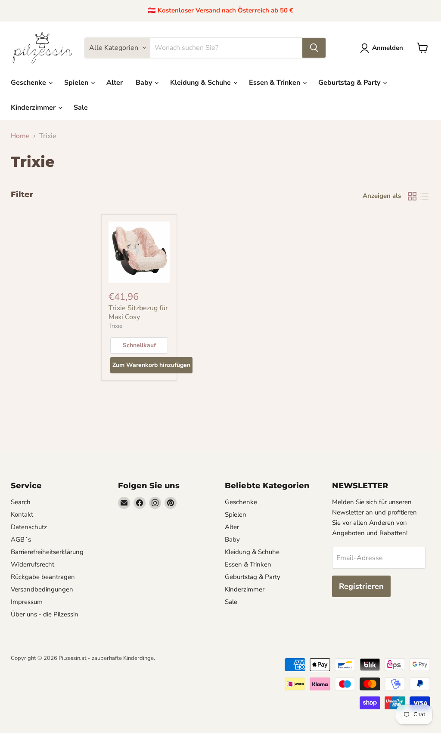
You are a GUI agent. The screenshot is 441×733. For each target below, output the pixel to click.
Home (20, 136)
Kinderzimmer (34, 107)
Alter (114, 82)
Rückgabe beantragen (43, 577)
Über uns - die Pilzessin (44, 614)
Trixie (115, 326)
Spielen (77, 82)
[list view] (424, 196)
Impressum (27, 601)
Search (21, 502)
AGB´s (21, 539)
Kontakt (22, 514)
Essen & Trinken (275, 82)
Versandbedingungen (42, 589)
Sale (81, 107)
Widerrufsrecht (32, 564)
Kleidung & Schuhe (201, 82)
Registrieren (361, 586)
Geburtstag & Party (350, 82)
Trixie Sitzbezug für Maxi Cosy (138, 312)
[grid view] (412, 196)
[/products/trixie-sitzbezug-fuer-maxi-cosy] (139, 252)
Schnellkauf (139, 345)
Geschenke (29, 82)
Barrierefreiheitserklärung (47, 552)
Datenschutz (29, 527)
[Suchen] (314, 48)
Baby (145, 82)
